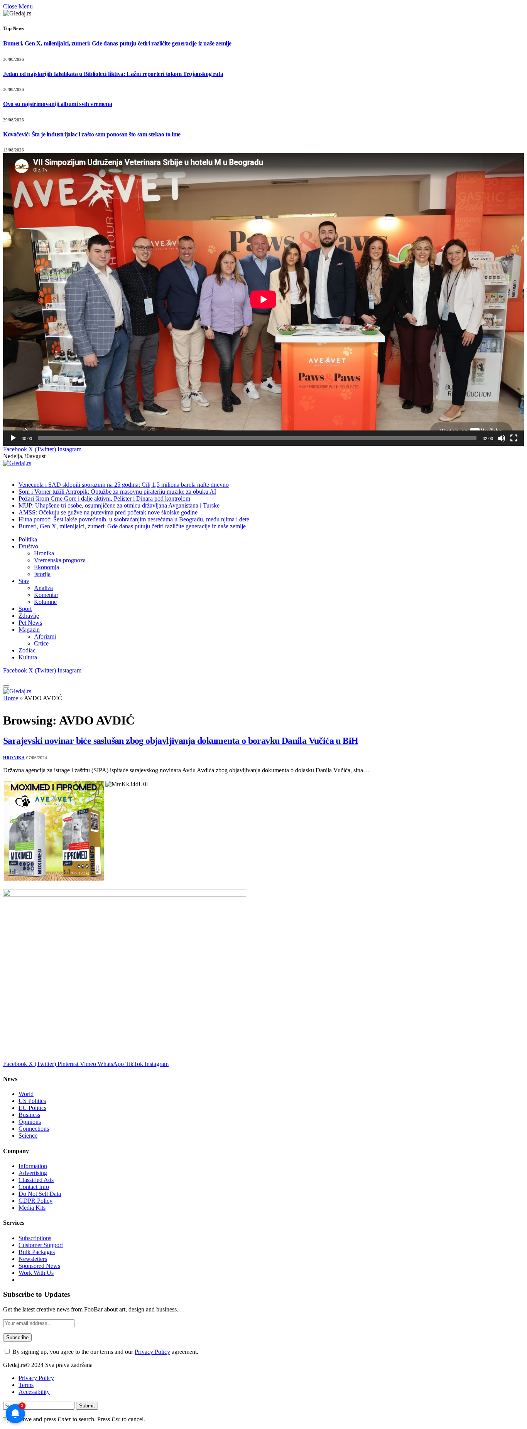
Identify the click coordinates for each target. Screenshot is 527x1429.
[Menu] (6, 686)
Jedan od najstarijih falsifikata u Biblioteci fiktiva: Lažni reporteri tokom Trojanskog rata (113, 74)
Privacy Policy (152, 1351)
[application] (263, 299)
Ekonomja (46, 567)
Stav (24, 581)
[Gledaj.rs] (17, 463)
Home (10, 698)
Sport (25, 608)
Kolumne (45, 601)
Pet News (30, 622)
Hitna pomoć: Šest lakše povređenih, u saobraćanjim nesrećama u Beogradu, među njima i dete (134, 519)
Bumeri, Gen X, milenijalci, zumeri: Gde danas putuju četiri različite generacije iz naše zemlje (117, 43)
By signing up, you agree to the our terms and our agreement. (104, 1351)
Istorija (42, 574)
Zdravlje (29, 615)
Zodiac (27, 650)
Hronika (44, 553)
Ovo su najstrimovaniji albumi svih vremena (57, 104)
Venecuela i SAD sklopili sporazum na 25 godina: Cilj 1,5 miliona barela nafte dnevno (124, 484)
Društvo (28, 546)
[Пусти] (13, 438)
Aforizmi (45, 636)
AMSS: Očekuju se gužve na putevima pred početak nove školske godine (108, 512)
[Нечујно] (501, 438)
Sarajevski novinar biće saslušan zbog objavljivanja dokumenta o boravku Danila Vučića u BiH (180, 741)
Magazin (29, 629)
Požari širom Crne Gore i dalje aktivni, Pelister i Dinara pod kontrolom (104, 498)
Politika (28, 539)
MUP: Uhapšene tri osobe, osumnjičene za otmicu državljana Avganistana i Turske (119, 505)
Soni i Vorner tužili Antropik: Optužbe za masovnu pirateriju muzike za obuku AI (117, 491)
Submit (87, 1406)
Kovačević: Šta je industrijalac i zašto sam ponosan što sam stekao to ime (92, 134)
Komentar (46, 595)
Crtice (41, 643)
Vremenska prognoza (60, 560)
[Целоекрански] (514, 438)
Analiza (43, 588)
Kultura (28, 657)
